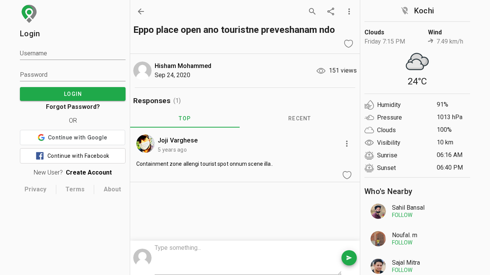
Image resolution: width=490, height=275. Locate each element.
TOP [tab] (185, 118)
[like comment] (347, 175)
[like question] (348, 43)
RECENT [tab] (299, 118)
